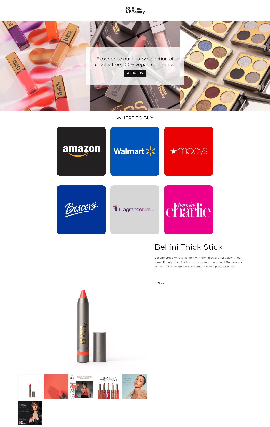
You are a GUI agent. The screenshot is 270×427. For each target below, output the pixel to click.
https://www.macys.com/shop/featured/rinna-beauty (188, 131)
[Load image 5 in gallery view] (134, 386)
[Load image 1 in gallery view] (30, 386)
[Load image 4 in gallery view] (108, 386)
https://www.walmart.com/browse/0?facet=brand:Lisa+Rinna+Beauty (134, 131)
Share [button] (161, 283)
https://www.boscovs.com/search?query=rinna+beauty (79, 189)
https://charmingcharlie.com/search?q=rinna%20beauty (188, 189)
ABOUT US (135, 73)
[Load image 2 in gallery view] (56, 386)
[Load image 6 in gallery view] (30, 413)
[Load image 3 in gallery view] (82, 386)
